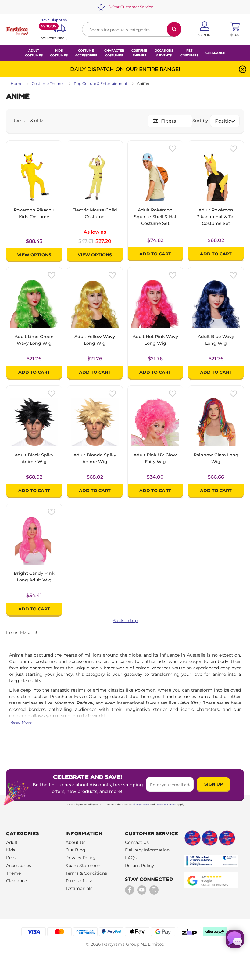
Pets (11, 857)
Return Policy (139, 865)
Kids (10, 850)
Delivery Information (147, 850)
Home (16, 83)
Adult (12, 842)
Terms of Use (79, 881)
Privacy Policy (140, 804)
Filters (168, 121)
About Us (75, 842)
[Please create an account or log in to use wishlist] (172, 148)
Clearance (215, 53)
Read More (21, 722)
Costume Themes (48, 83)
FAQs (131, 857)
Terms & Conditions (86, 873)
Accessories (18, 865)
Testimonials (79, 888)
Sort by (200, 120)
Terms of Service (165, 804)
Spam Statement (84, 865)
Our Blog (75, 850)
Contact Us (137, 842)
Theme (13, 873)
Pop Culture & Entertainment (100, 83)
